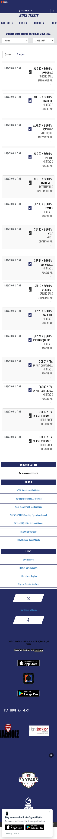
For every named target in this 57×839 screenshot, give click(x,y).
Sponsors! (39, 650)
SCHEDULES (7, 22)
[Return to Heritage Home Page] (5, 4)
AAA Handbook (28, 559)
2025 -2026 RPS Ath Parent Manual (28, 523)
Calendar (25, 10)
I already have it (12, 833)
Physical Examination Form (28, 584)
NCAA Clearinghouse (28, 531)
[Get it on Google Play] (34, 827)
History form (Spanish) (28, 567)
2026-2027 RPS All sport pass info (28, 506)
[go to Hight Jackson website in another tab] (37, 731)
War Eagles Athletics (28, 609)
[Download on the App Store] (14, 827)
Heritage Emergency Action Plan (28, 498)
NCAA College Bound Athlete (28, 539)
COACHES (39, 22)
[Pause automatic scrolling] (51, 755)
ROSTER (23, 22)
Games (8, 54)
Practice (21, 54)
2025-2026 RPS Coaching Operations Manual (28, 515)
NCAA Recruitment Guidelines (28, 490)
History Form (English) (28, 576)
